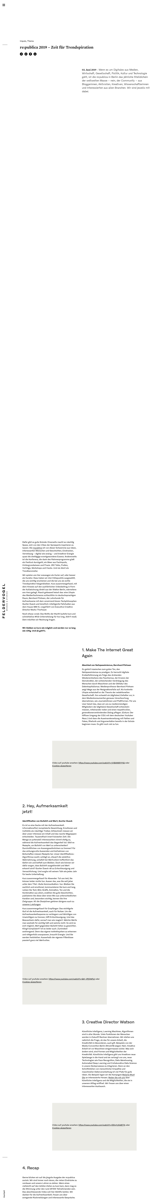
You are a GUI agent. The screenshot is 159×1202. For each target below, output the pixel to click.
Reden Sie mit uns (116, 1078)
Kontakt (4, 1194)
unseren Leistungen (31, 905)
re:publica (37, 548)
